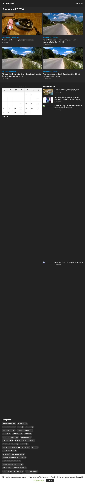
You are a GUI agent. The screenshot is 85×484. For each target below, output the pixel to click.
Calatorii (6, 433)
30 (32, 113)
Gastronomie (8, 440)
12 (9, 104)
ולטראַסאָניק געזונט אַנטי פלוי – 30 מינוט (67, 90)
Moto (35, 447)
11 (3, 104)
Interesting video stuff (10, 37)
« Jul (3, 116)
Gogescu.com (8, 3)
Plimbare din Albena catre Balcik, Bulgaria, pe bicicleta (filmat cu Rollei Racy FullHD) (21, 75)
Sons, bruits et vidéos (11, 461)
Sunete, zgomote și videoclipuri (14, 467)
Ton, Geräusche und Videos (13, 471)
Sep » (7, 116)
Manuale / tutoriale (10, 444)
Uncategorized (31, 471)
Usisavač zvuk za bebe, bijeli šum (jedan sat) (18, 40)
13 (15, 104)
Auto (20, 427)
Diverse (27, 433)
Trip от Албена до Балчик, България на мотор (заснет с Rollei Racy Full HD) (60, 41)
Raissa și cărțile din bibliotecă (13, 454)
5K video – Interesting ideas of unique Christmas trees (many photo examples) (68, 98)
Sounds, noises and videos (13, 464)
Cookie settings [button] (38, 481)
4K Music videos (9, 423)
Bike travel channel (50, 37)
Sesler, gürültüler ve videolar (14, 457)
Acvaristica (22, 423)
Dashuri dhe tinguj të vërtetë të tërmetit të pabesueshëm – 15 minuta (68, 106)
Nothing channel (9, 450)
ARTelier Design (9, 427)
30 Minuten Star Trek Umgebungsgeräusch (69, 262)
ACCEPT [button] (50, 480)
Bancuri (29, 427)
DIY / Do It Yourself (10, 437)
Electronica (26, 437)
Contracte (17, 433)
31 (37, 113)
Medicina (24, 444)
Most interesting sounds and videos (16, 447)
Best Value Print (9, 430)
